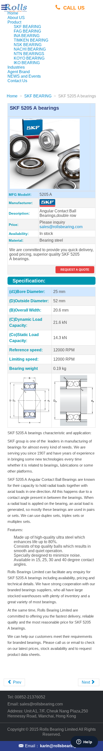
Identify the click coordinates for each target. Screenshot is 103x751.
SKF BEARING (27, 27)
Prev (16, 682)
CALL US (73, 7)
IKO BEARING (27, 63)
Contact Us (17, 81)
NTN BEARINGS (29, 54)
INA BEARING (27, 36)
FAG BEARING (27, 31)
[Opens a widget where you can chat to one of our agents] (84, 742)
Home (13, 13)
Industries (16, 67)
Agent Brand (19, 72)
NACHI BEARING (30, 49)
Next (86, 682)
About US (16, 18)
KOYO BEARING (29, 58)
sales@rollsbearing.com (61, 227)
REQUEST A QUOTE (74, 269)
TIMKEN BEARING (31, 40)
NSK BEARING (28, 45)
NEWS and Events (24, 76)
